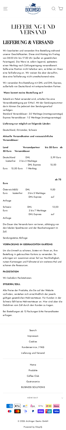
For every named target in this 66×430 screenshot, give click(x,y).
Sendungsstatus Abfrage (15, 238)
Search (33, 330)
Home (33, 364)
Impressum (32, 336)
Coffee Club (33, 376)
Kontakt (33, 397)
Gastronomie (33, 381)
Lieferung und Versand (33, 353)
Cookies (33, 341)
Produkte (33, 370)
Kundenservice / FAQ (33, 347)
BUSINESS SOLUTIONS (33, 387)
